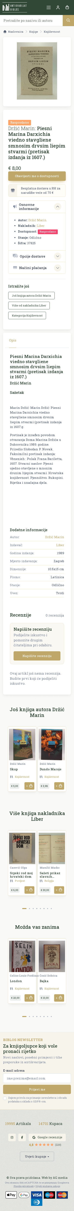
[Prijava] (58, 7)
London (16, 981)
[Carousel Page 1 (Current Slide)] (24, 908)
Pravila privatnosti (24, 1186)
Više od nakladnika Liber (29, 305)
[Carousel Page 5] (40, 908)
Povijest (20, 880)
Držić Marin (37, 220)
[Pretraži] (68, 20)
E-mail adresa (14, 1070)
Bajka (44, 981)
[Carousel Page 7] (47, 908)
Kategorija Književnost (27, 315)
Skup (14, 769)
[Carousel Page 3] (33, 908)
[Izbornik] (48, 7)
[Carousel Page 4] (36, 908)
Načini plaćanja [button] (33, 268)
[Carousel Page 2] (29, 908)
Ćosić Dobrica (48, 975)
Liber (41, 226)
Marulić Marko (50, 867)
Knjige (33, 31)
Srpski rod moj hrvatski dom (21, 874)
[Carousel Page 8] (51, 908)
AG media (60, 1178)
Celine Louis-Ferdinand (25, 975)
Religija (49, 880)
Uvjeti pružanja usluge (48, 1186)
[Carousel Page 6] (43, 908)
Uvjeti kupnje (35, 1156)
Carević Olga (18, 867)
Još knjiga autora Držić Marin (31, 295)
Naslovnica (15, 31)
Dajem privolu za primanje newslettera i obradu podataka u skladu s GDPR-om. (37, 1099)
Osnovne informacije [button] (29, 206)
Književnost (52, 31)
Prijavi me (37, 1089)
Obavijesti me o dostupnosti (37, 176)
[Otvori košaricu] (67, 7)
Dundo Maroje (50, 769)
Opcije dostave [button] (32, 256)
